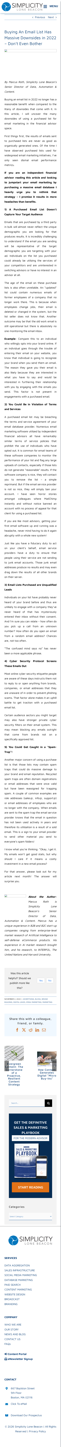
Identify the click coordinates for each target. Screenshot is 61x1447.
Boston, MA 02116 (22, 1397)
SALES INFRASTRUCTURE (19, 1270)
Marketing (47, 1002)
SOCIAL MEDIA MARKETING (20, 1275)
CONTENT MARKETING (18, 1289)
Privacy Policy (37, 1431)
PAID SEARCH (12, 1284)
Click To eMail (19, 1403)
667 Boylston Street (23, 1388)
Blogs (38, 999)
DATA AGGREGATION (17, 1265)
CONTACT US (12, 1339)
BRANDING (10, 1304)
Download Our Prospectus (26, 1415)
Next (51, 17)
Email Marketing (33, 1002)
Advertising (28, 999)
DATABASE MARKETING (18, 1280)
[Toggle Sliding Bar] (51, 6)
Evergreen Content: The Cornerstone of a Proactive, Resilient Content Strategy (14, 1074)
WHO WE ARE (12, 1324)
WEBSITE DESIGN (14, 1294)
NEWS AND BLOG (15, 1334)
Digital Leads (19, 1002)
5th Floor (16, 1392)
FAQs (7, 1343)
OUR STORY (11, 1329)
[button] (6, 1066)
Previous (40, 17)
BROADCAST (12, 1299)
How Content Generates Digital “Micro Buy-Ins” (46, 1074)
